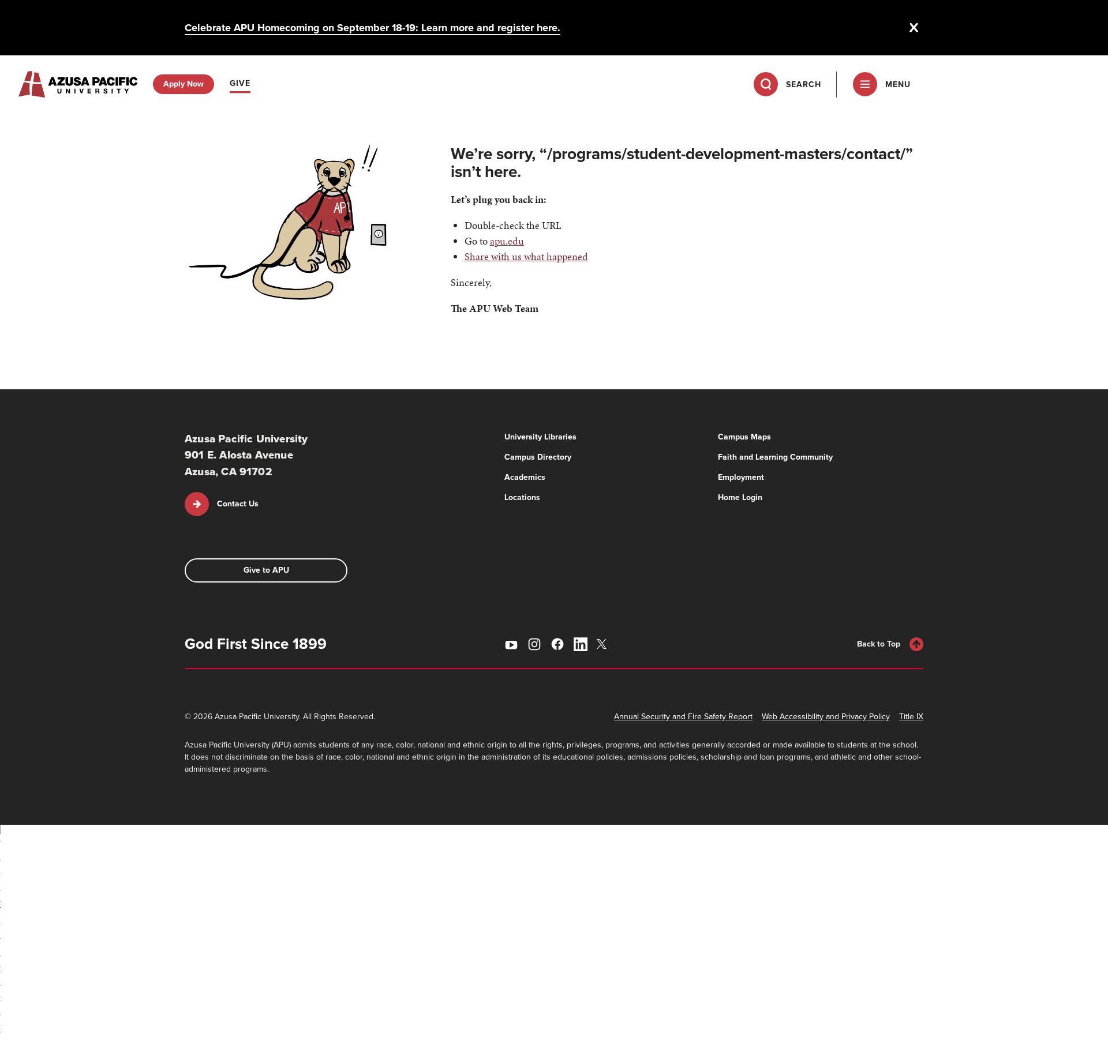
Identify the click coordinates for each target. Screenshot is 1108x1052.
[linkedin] (580, 644)
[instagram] (534, 644)
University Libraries (540, 437)
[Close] (914, 27)
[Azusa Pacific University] (77, 84)
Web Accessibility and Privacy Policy (826, 717)
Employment (741, 477)
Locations (522, 497)
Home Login (740, 497)
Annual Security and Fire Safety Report (683, 717)
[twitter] (604, 644)
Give (240, 83)
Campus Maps (744, 437)
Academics (524, 477)
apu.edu (507, 241)
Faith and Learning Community (775, 457)
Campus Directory (537, 457)
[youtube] (511, 644)
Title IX (911, 717)
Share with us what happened (526, 256)
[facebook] (557, 644)
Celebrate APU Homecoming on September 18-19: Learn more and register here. (372, 27)
